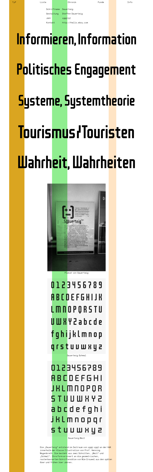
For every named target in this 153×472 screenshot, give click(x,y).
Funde (101, 2)
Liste (43, 2)
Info (129, 2)
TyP (14, 2)
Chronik (72, 2)
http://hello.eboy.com (75, 22)
